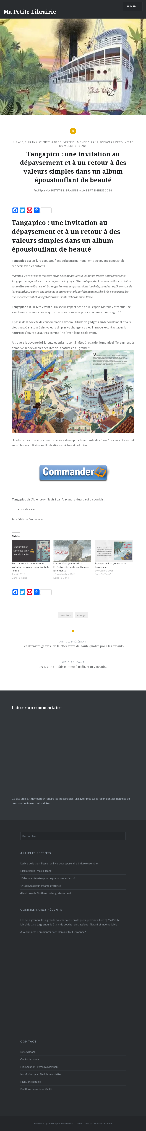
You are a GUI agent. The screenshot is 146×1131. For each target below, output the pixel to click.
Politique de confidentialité (36, 1089)
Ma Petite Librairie (30, 11)
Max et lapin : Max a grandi (36, 870)
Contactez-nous (29, 1059)
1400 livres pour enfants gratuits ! (40, 885)
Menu (134, 6)
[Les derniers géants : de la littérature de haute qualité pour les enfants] (72, 550)
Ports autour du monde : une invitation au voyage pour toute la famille (30, 567)
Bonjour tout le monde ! (72, 931)
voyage (81, 615)
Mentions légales (30, 1081)
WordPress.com (103, 1123)
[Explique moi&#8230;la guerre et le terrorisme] (114, 550)
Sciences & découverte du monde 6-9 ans (68, 142)
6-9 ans (18, 142)
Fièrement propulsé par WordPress (53, 1123)
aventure (66, 615)
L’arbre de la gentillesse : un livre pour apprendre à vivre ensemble (59, 863)
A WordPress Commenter (35, 931)
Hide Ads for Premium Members (39, 1066)
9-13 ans (31, 142)
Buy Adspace (27, 1051)
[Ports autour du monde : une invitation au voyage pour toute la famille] (31, 550)
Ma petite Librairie (62, 190)
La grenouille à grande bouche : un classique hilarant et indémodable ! (77, 924)
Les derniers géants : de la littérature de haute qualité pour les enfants (71, 567)
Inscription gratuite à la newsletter (41, 1074)
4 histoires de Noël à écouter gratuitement (45, 893)
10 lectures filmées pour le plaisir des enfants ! (47, 878)
